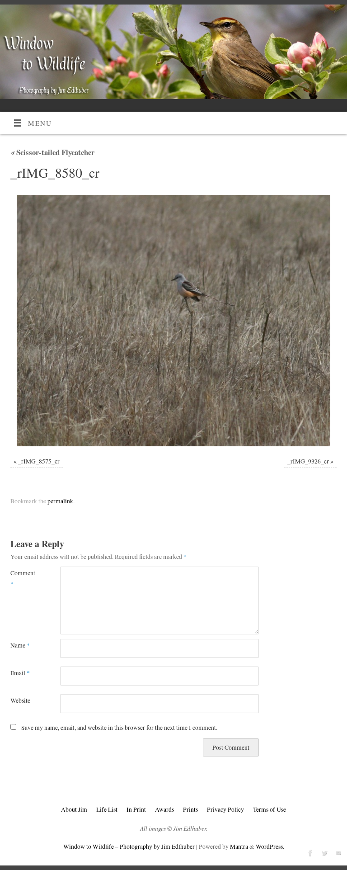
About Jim (74, 809)
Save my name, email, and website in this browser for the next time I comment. (119, 727)
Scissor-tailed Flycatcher (52, 152)
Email (20, 673)
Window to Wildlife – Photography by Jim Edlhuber (129, 846)
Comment (22, 578)
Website (20, 700)
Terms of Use (269, 809)
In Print (136, 809)
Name (20, 645)
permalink (60, 501)
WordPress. (270, 846)
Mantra (239, 846)
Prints (190, 809)
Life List (106, 809)
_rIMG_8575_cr (39, 461)
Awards (164, 809)
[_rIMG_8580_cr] (173, 320)
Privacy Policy (225, 809)
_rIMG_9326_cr (308, 461)
